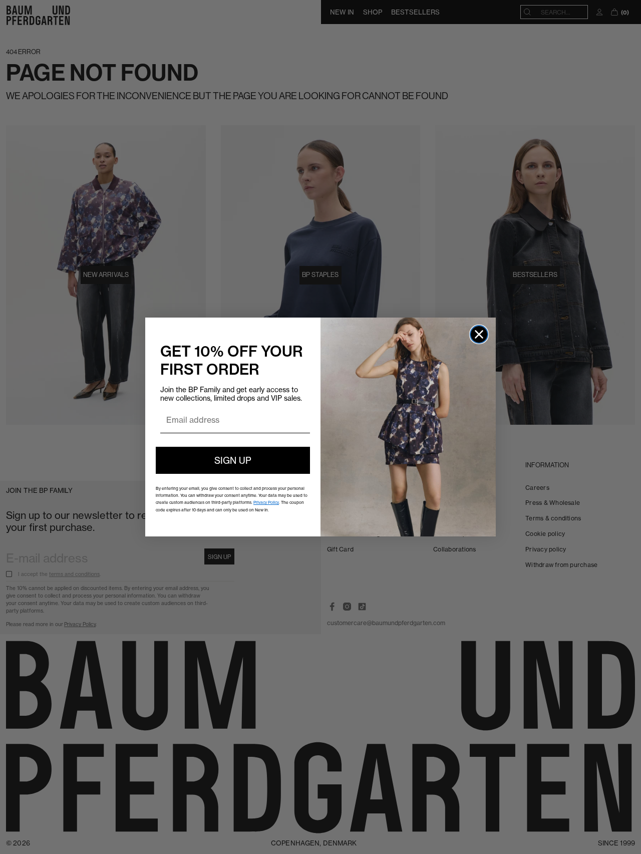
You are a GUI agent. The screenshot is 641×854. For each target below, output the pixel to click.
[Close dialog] (479, 334)
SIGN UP (232, 460)
